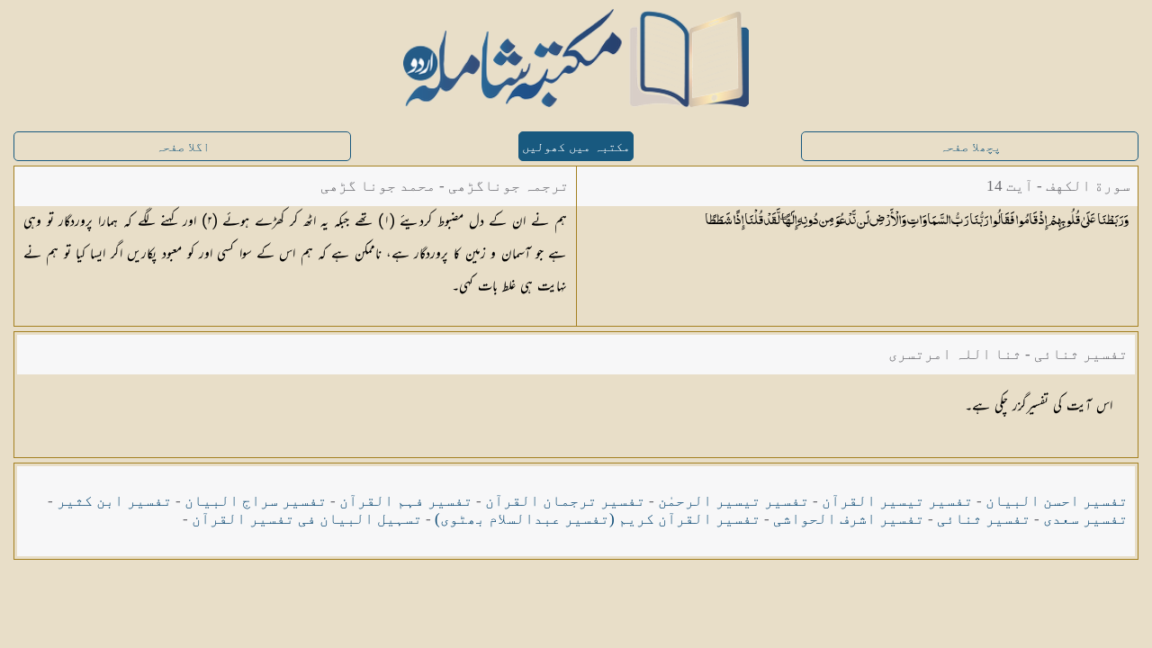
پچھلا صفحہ (970, 147)
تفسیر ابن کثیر (114, 500)
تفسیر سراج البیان (255, 500)
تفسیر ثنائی (983, 518)
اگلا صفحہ (183, 147)
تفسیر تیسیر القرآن (897, 500)
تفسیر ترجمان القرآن (565, 500)
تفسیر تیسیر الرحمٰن (733, 500)
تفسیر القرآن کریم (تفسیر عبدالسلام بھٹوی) (597, 518)
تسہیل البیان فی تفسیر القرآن (307, 518)
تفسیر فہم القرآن (405, 500)
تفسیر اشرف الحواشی (848, 518)
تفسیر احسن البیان (1057, 500)
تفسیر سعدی (1085, 518)
